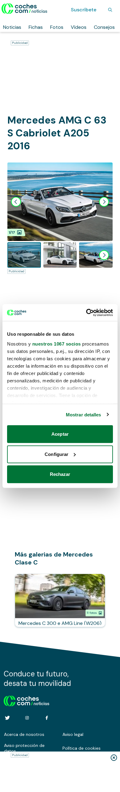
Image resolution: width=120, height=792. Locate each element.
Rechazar (60, 474)
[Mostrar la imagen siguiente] (104, 202)
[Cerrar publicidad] (114, 758)
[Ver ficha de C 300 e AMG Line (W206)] (60, 600)
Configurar (56, 454)
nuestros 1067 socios (56, 343)
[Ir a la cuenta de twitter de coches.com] (7, 718)
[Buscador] (110, 10)
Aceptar (60, 434)
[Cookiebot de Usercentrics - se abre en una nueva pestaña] (86, 312)
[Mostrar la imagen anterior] (16, 202)
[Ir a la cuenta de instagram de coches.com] (27, 718)
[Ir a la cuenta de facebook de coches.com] (47, 718)
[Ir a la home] (24, 9)
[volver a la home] (27, 700)
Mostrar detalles (83, 414)
